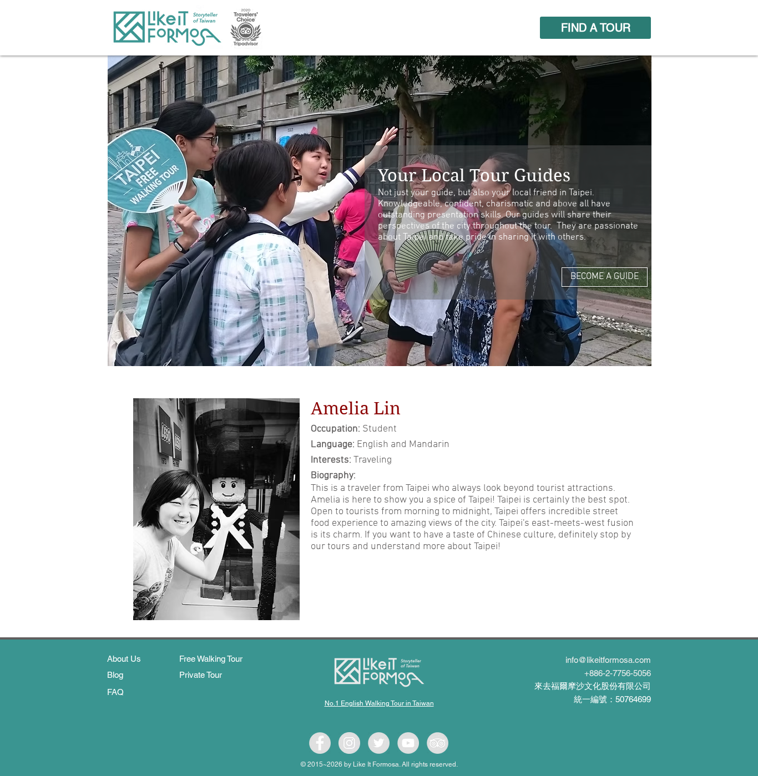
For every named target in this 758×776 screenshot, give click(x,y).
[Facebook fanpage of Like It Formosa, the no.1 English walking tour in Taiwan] (320, 743)
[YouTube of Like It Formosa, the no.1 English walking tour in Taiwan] (408, 743)
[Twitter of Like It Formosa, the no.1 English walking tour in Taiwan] (379, 743)
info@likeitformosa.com (608, 660)
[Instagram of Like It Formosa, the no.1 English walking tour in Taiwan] (349, 743)
